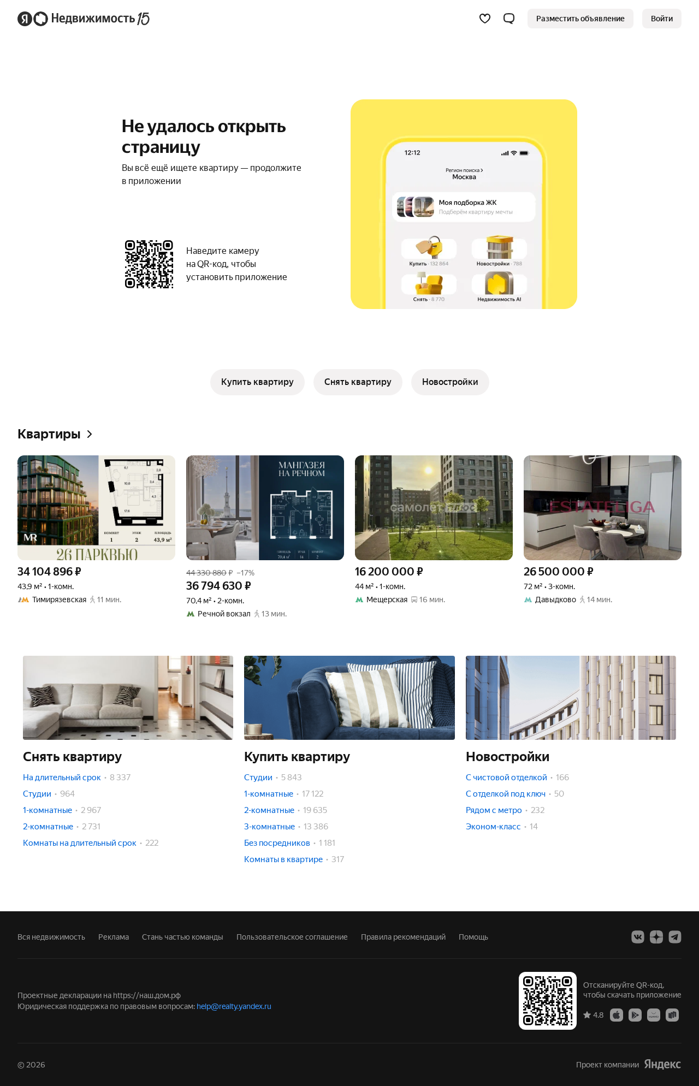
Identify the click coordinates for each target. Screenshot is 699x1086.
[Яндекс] (662, 1064)
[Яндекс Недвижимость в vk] (637, 936)
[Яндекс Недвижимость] (84, 18)
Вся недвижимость (51, 937)
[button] (509, 18)
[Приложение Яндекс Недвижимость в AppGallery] (653, 1014)
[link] (662, 18)
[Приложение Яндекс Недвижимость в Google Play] (635, 1014)
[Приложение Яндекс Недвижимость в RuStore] (672, 1014)
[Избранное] (485, 18)
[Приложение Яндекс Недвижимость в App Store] (616, 1014)
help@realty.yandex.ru (234, 1006)
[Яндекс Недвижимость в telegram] (675, 936)
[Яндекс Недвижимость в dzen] (656, 936)
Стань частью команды (182, 937)
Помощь (473, 937)
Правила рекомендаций (403, 937)
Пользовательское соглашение (292, 937)
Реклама (113, 937)
